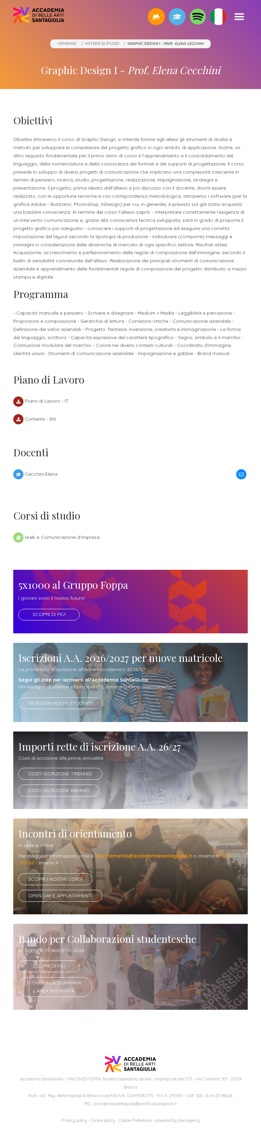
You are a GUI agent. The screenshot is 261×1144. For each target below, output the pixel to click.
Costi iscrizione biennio (58, 790)
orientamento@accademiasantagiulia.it (143, 856)
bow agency (189, 1120)
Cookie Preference (135, 1120)
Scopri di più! (49, 614)
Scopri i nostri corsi (55, 879)
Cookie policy (103, 1120)
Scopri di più (49, 966)
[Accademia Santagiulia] (38, 16)
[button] (156, 16)
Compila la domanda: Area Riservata (55, 987)
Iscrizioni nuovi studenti (60, 703)
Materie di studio (102, 43)
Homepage (66, 43)
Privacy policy (74, 1120)
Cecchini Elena (41, 474)
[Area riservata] (177, 16)
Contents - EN (40, 419)
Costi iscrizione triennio (60, 774)
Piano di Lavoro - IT (47, 401)
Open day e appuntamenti (60, 896)
